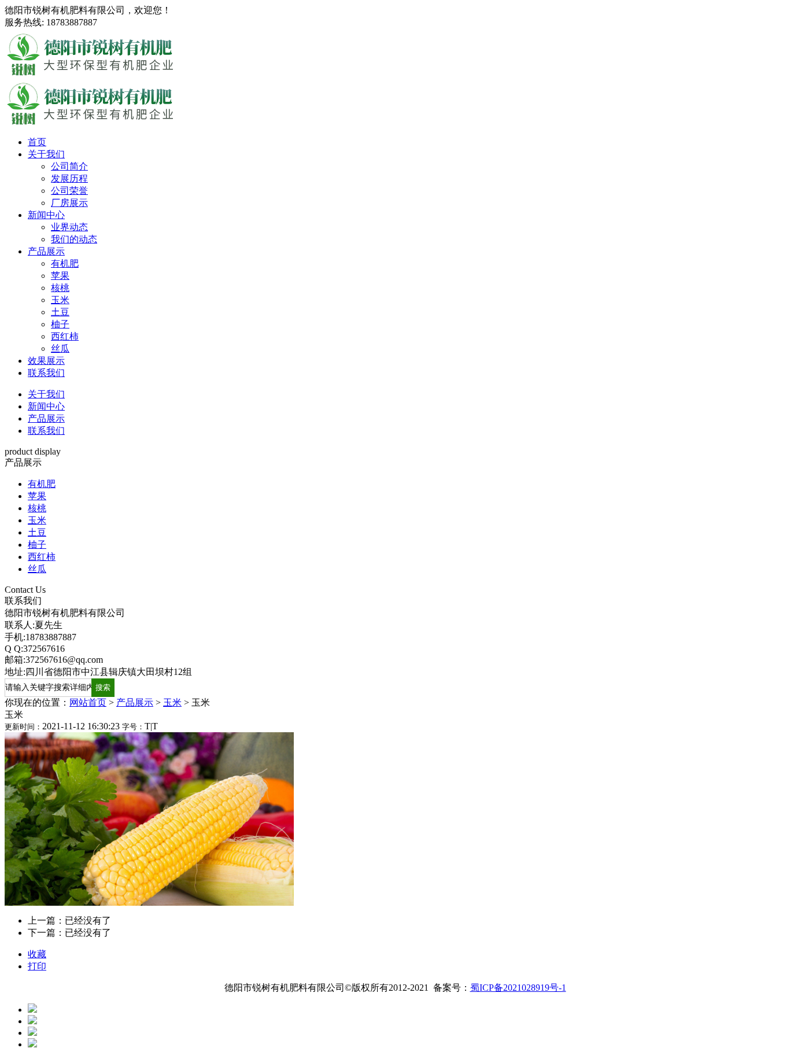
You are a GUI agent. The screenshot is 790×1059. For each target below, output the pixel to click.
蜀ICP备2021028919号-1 (518, 987)
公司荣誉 (69, 190)
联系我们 (46, 373)
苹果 (60, 276)
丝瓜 (60, 348)
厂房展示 (69, 203)
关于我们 (46, 154)
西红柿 (65, 336)
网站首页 (87, 702)
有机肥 (65, 263)
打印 (37, 966)
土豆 (60, 312)
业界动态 (69, 227)
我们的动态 (74, 239)
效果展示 (46, 361)
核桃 (60, 288)
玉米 (60, 300)
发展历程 (69, 178)
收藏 (37, 954)
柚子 (60, 324)
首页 (37, 142)
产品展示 (46, 251)
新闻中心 (46, 215)
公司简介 (69, 166)
